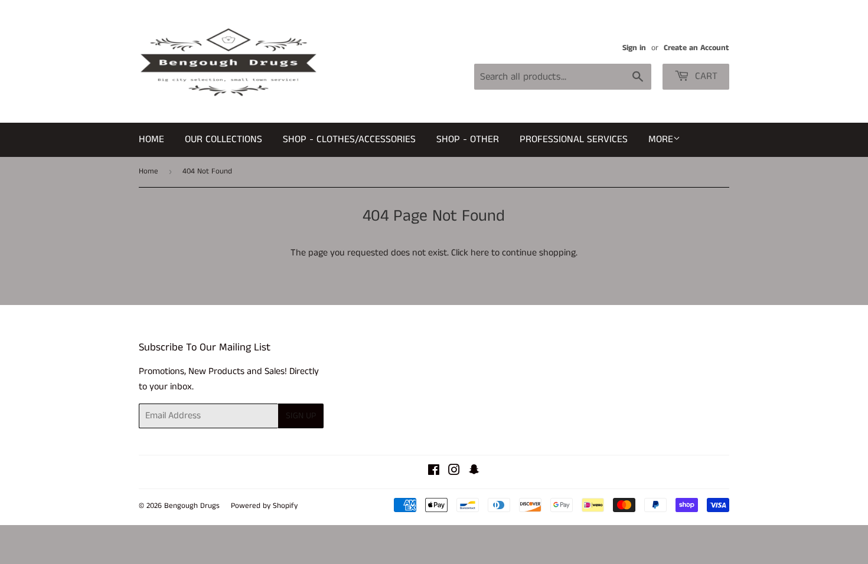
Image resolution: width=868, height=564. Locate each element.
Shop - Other (467, 139)
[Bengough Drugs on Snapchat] (474, 471)
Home (151, 139)
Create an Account (696, 48)
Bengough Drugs (192, 505)
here (480, 253)
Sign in (634, 48)
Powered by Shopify (264, 505)
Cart (704, 76)
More (660, 139)
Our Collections (223, 139)
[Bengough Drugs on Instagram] (454, 471)
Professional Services (574, 139)
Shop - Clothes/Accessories (349, 139)
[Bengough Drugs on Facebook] (434, 471)
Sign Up (301, 415)
